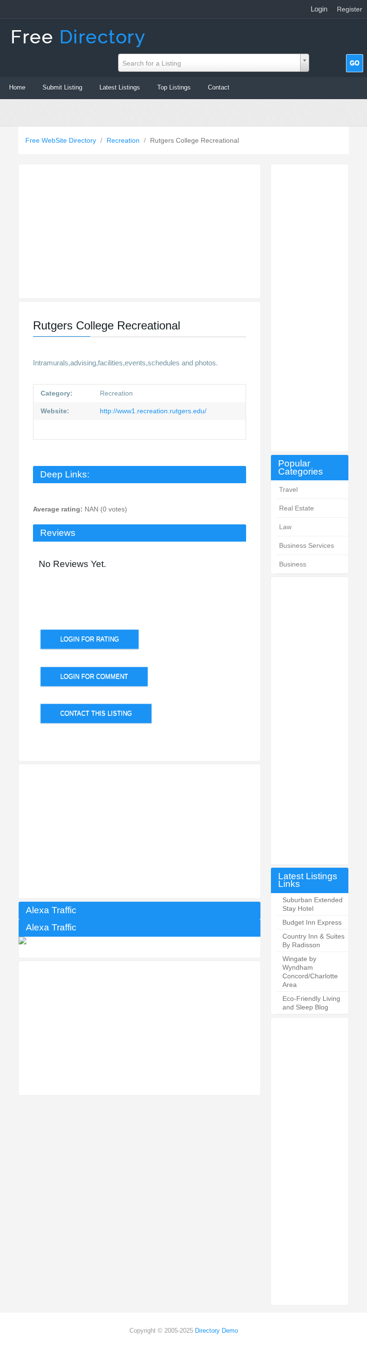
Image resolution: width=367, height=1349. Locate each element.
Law (285, 527)
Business (292, 564)
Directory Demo (216, 1330)
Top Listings (174, 87)
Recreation (124, 140)
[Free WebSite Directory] (80, 36)
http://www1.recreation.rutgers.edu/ (152, 411)
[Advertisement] (309, 308)
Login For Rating (89, 639)
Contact (218, 87)
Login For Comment (94, 676)
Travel (288, 489)
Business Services (306, 545)
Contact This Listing (96, 713)
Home (17, 87)
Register (349, 9)
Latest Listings (119, 87)
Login (319, 9)
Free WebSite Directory (61, 140)
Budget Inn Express (312, 922)
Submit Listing (62, 87)
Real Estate (296, 508)
